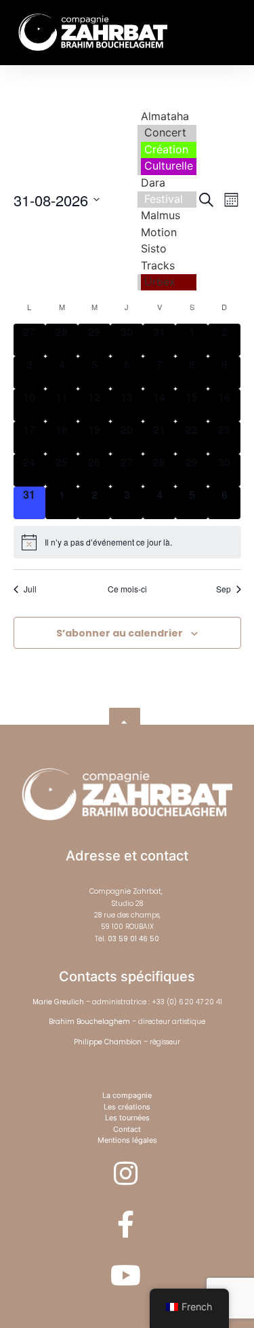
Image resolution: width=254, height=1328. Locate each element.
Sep (223, 589)
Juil (30, 589)
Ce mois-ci (127, 589)
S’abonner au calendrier (119, 633)
